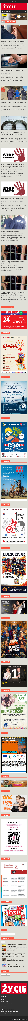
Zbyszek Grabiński (12, 43)
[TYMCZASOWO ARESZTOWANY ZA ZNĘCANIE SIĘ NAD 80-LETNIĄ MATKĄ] (14, 282)
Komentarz (21, 43)
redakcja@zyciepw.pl (9, 1003)
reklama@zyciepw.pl (6, 1013)
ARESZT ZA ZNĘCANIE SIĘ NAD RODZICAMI (12, 262)
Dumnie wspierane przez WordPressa (19, 1019)
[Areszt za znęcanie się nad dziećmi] (14, 222)
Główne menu (7, 11)
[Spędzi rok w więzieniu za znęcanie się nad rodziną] (14, 60)
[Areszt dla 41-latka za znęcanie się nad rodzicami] (14, 92)
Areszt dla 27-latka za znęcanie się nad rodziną (13, 41)
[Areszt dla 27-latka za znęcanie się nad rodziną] (14, 32)
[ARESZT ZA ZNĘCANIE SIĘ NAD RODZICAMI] (14, 252)
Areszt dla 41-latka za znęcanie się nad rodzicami (13, 102)
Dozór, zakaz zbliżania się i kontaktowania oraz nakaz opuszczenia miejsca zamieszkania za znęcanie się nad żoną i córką (13, 166)
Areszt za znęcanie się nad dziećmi (10, 231)
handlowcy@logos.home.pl (11, 1011)
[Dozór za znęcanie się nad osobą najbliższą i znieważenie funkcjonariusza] (14, 188)
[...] (22, 48)
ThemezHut (11, 1018)
